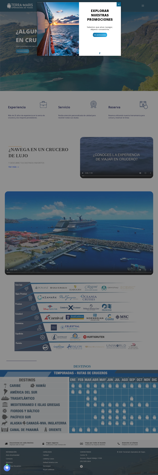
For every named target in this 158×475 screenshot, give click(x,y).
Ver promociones (100, 35)
